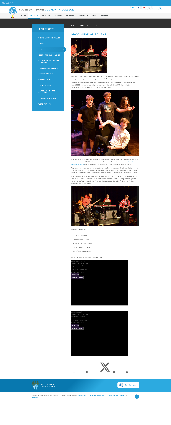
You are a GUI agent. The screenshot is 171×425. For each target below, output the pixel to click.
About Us (84, 25)
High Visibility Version (97, 395)
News (95, 25)
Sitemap (35, 397)
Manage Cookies (77, 277)
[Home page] (13, 12)
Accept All (75, 274)
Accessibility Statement (116, 395)
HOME (73, 25)
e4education (82, 395)
